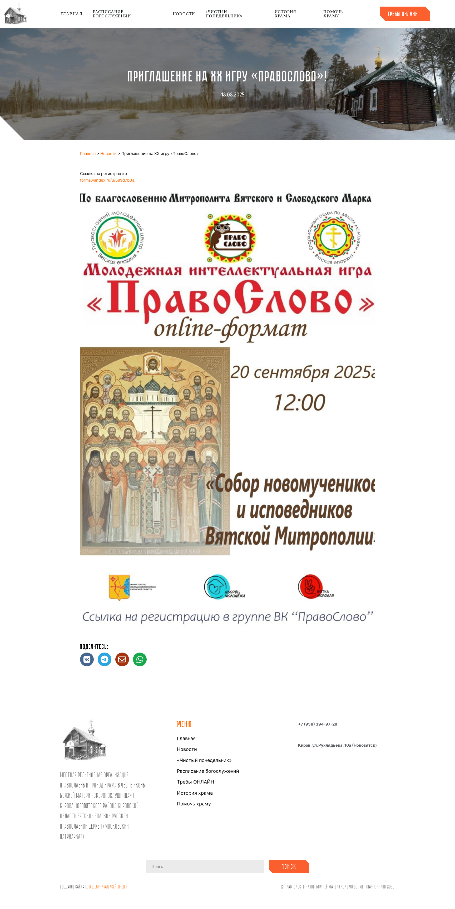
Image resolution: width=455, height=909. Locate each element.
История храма (285, 13)
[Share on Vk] (87, 659)
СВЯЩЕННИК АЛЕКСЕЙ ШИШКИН (108, 886)
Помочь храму (333, 13)
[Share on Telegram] (104, 659)
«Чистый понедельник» (224, 13)
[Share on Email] (122, 659)
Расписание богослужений (112, 13)
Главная (71, 14)
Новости (184, 14)
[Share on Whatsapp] (140, 659)
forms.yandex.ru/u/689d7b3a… (108, 180)
